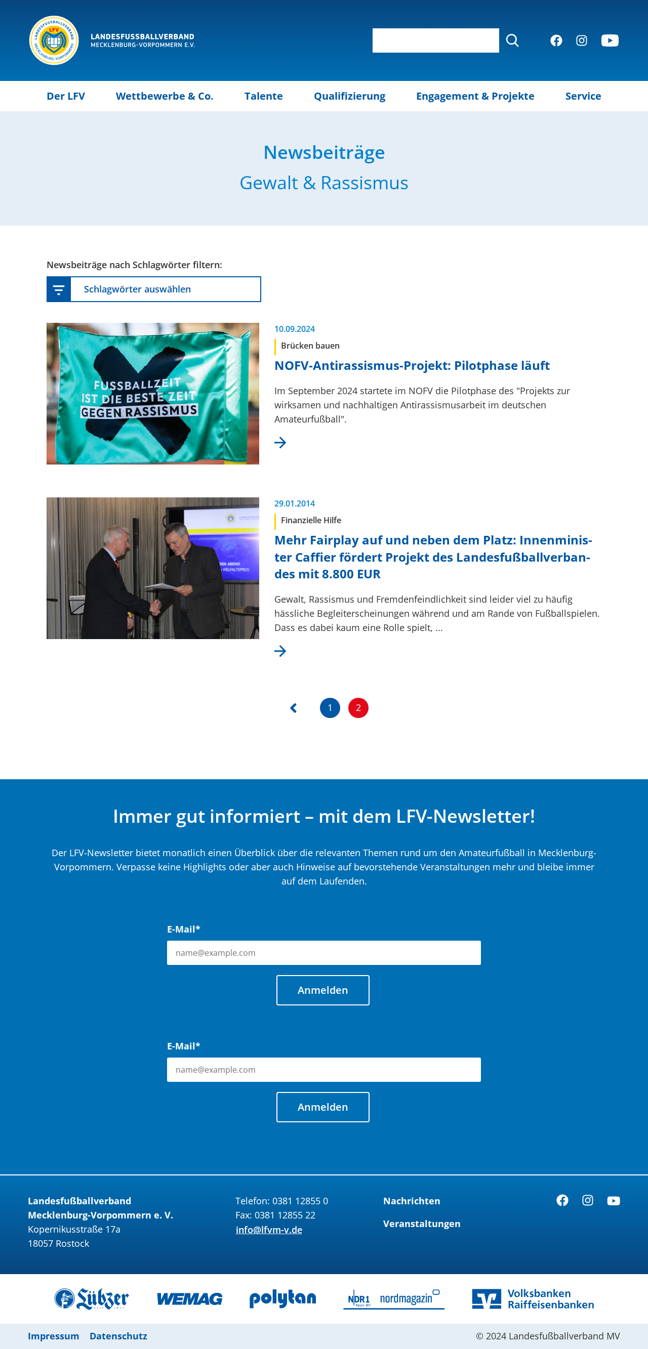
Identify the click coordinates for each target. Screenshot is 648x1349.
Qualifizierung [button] (349, 96)
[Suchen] (512, 40)
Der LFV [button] (66, 96)
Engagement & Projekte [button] (475, 96)
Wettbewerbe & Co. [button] (165, 96)
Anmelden (323, 990)
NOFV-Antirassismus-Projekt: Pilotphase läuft (412, 365)
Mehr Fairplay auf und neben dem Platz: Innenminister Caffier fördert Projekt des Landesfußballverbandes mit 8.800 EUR (433, 556)
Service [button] (583, 96)
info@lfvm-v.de (269, 1230)
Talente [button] (264, 96)
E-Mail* (183, 929)
